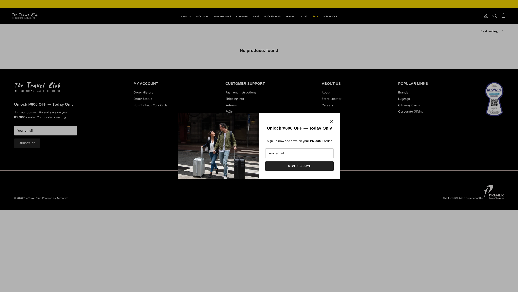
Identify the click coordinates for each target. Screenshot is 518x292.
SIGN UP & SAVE (299, 166)
